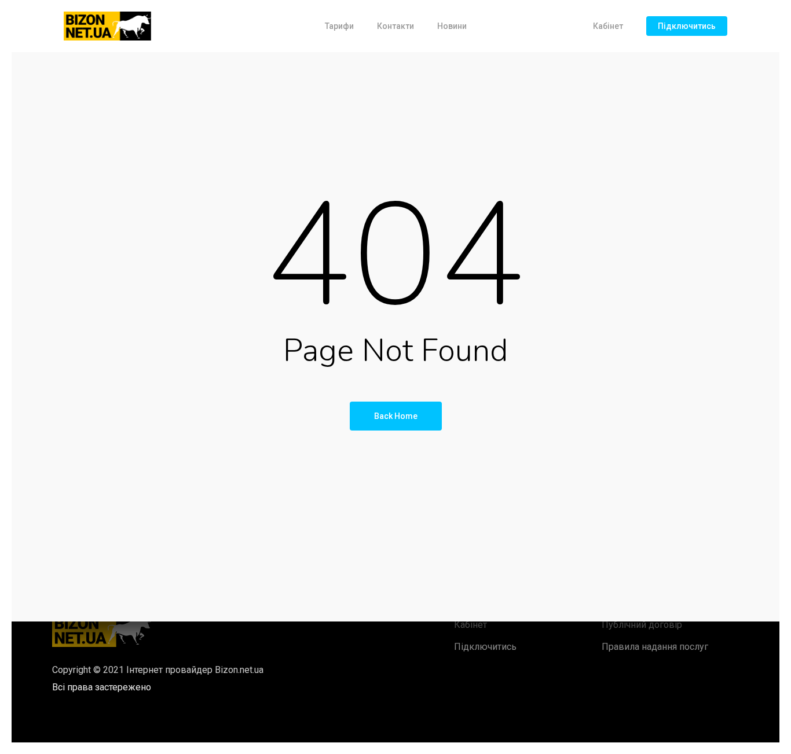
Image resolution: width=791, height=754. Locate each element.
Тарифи (339, 26)
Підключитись (687, 26)
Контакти (395, 26)
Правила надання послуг (655, 646)
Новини (452, 26)
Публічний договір (642, 624)
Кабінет (608, 26)
